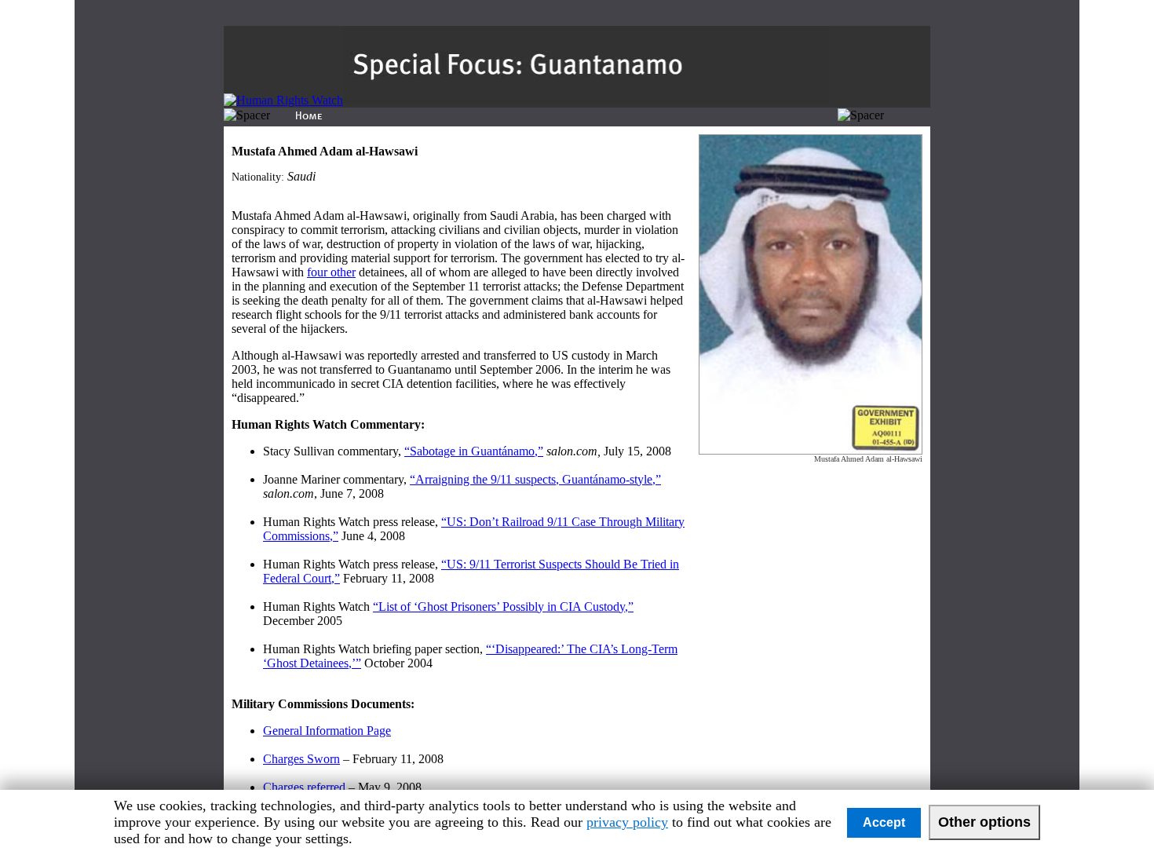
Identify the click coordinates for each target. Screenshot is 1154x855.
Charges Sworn (301, 758)
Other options (984, 822)
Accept (884, 822)
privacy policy (627, 822)
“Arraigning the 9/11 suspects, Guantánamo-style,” (535, 479)
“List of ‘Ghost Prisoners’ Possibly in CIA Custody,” (503, 606)
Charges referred (304, 787)
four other (331, 272)
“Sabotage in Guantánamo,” (473, 451)
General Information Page (327, 730)
